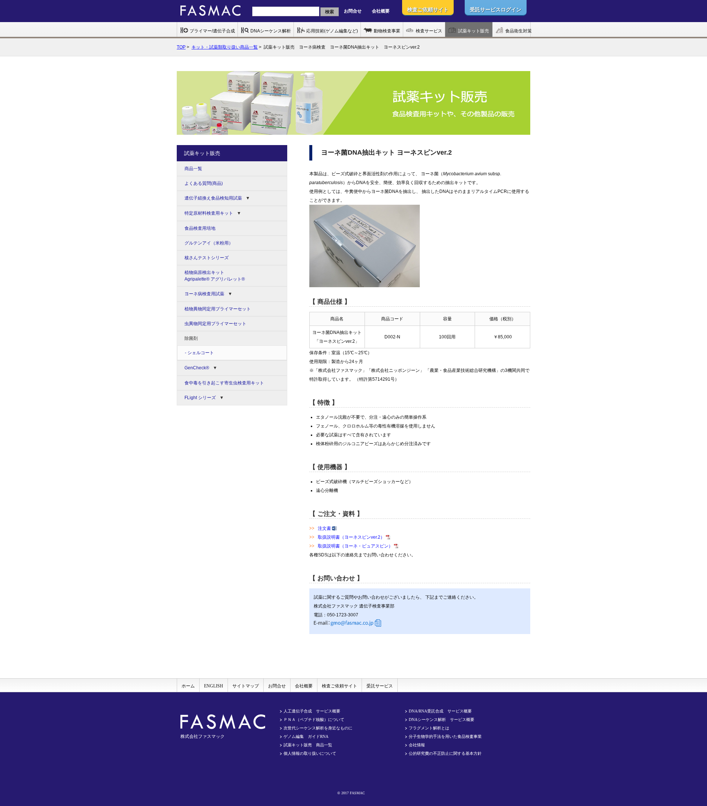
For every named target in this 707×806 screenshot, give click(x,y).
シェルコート (200, 352)
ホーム (188, 686)
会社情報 (417, 745)
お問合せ (353, 11)
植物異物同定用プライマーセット (217, 309)
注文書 (324, 528)
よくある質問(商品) (203, 183)
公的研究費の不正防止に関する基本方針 (445, 753)
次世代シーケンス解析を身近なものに (318, 728)
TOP (181, 47)
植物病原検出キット (214, 276)
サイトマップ (245, 686)
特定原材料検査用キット (208, 213)
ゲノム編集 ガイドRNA (306, 736)
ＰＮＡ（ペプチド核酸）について (314, 719)
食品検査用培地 (199, 228)
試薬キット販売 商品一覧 (308, 745)
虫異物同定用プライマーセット (215, 323)
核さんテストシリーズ (206, 257)
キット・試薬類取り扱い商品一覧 (224, 47)
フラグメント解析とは (429, 728)
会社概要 (381, 11)
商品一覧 (193, 168)
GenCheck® (196, 367)
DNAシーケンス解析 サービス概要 (441, 719)
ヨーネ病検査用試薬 (204, 293)
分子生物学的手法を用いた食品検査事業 (445, 736)
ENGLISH (213, 686)
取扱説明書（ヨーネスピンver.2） (351, 537)
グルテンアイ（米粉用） (208, 243)
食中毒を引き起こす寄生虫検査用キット (224, 383)
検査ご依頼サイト (339, 686)
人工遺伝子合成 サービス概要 (312, 711)
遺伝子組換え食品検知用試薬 (213, 198)
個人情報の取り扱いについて (310, 753)
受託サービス (379, 686)
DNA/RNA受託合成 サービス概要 (440, 711)
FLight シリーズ (200, 397)
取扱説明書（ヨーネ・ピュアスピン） (355, 546)
